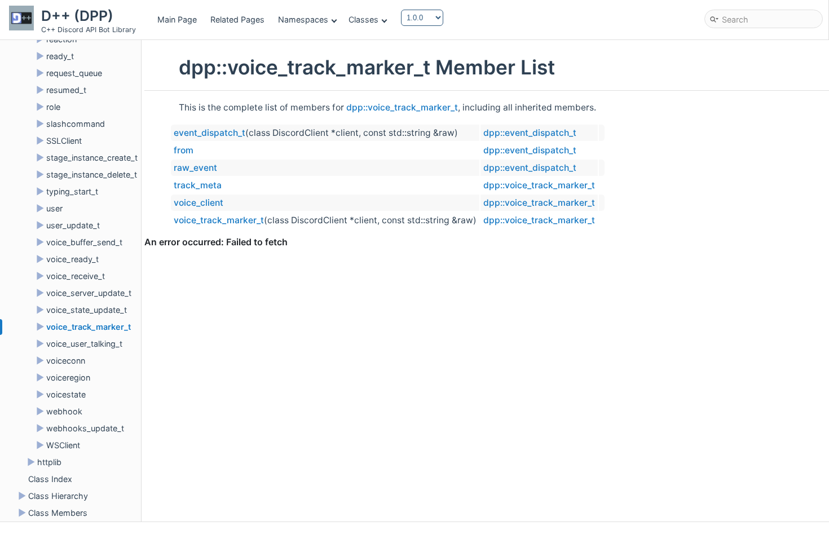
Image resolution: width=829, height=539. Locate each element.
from (183, 150)
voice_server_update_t (88, 293)
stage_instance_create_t (92, 157)
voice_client (198, 202)
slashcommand (75, 124)
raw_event (195, 167)
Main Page (177, 19)
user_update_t (73, 225)
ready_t (60, 56)
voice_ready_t (72, 259)
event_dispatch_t (209, 132)
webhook (64, 411)
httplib (49, 462)
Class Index (50, 479)
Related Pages (237, 19)
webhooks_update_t (85, 428)
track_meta (198, 185)
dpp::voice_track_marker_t (402, 107)
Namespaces (303, 19)
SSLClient (64, 140)
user (54, 208)
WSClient (63, 445)
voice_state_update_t (86, 310)
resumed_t (66, 90)
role (53, 107)
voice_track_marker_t (88, 327)
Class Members (57, 513)
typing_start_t (72, 191)
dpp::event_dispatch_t (529, 132)
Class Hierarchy (58, 496)
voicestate (66, 394)
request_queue (74, 73)
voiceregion (68, 377)
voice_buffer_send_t (84, 242)
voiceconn (65, 360)
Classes (363, 19)
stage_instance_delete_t (91, 174)
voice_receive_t (75, 276)
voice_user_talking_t (84, 343)
